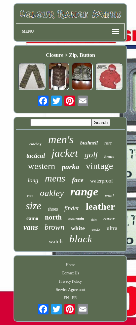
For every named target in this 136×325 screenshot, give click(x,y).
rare (108, 143)
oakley (52, 193)
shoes (53, 209)
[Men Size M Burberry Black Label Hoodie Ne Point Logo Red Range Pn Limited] (108, 77)
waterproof (101, 180)
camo (32, 218)
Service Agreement (70, 289)
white (78, 228)
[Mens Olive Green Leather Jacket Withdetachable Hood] (82, 77)
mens (55, 178)
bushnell (89, 142)
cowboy (35, 144)
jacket (64, 153)
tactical (35, 155)
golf (91, 154)
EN (66, 298)
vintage (99, 166)
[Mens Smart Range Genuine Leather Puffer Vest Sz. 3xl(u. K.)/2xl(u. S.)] (59, 77)
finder (71, 208)
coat (30, 195)
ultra (112, 228)
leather (100, 206)
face (78, 179)
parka (70, 167)
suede (95, 230)
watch (56, 241)
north (53, 217)
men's (61, 139)
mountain (76, 219)
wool (109, 195)
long (33, 180)
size (33, 206)
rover (109, 218)
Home (70, 265)
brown (54, 227)
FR (74, 298)
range (84, 191)
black (80, 239)
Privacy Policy (70, 281)
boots (109, 156)
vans (30, 227)
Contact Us (70, 273)
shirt (94, 220)
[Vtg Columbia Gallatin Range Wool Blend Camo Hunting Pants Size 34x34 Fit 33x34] (32, 77)
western (41, 166)
